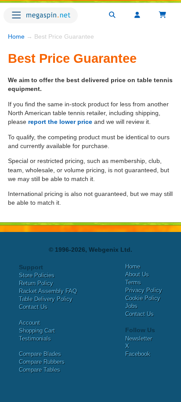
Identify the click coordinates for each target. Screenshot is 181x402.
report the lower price (60, 121)
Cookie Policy (142, 298)
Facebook (137, 354)
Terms (133, 282)
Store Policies (36, 275)
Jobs (131, 306)
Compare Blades (40, 354)
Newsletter (138, 338)
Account (29, 322)
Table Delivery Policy (45, 299)
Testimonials (35, 338)
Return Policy (36, 283)
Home (16, 36)
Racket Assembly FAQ (48, 291)
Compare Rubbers (42, 362)
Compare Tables (39, 369)
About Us (137, 274)
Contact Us (33, 307)
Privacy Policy (143, 290)
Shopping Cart (37, 330)
